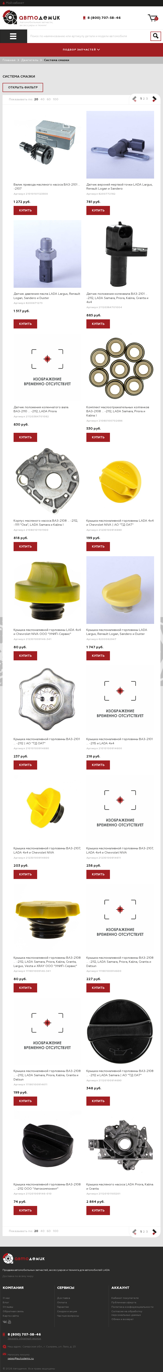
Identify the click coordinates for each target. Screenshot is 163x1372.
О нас (6, 1298)
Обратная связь (13, 1311)
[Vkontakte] (5, 1322)
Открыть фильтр (23, 87)
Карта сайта (11, 1316)
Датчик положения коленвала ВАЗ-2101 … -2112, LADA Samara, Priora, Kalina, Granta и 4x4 (117, 298)
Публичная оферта (123, 1302)
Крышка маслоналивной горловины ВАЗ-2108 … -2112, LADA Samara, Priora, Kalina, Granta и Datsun (119, 962)
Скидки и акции (67, 1311)
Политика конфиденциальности (132, 1307)
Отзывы (8, 1307)
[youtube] (9, 1322)
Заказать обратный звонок (24, 1338)
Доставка (63, 1298)
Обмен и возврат (122, 1319)
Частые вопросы (68, 1316)
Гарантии (63, 1307)
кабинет (15, 3)
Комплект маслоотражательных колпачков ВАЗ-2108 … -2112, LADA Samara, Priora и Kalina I (117, 411)
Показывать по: (21, 99)
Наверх (17, 1365)
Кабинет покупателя (125, 1298)
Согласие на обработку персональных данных (126, 1313)
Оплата (62, 1302)
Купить (25, 210)
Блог (6, 1302)
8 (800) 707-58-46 (104, 18)
